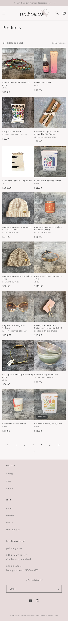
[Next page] (34, 451)
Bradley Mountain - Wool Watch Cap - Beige (17, 277)
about (9, 508)
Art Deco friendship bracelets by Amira (16, 83)
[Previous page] (7, 444)
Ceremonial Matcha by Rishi (14, 423)
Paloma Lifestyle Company (24, 615)
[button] (3, 13)
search (9, 522)
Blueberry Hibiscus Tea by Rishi (48, 180)
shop (8, 481)
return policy (13, 529)
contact (10, 515)
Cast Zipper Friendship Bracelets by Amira (18, 375)
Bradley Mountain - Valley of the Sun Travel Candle (48, 228)
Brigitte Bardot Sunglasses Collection (13, 326)
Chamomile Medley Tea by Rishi (48, 423)
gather (9, 488)
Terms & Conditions (40, 615)
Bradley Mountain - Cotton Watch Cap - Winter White (16, 228)
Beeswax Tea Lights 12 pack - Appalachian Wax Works (46, 132)
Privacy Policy (53, 615)
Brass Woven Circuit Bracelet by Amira (48, 277)
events (9, 473)
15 (59, 444)
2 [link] (24, 444)
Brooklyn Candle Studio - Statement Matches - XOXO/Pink (48, 326)
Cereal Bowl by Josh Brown (46, 374)
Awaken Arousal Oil (42, 82)
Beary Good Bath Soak (11, 131)
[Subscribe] (58, 589)
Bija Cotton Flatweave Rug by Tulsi (17, 180)
